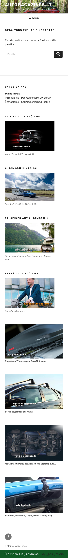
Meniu (35, 17)
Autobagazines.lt (28, 4)
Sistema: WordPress (16, 546)
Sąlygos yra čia (52, 554)
